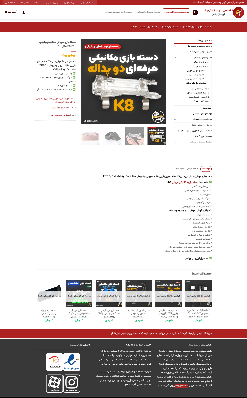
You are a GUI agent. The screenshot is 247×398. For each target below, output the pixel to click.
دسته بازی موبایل (169, 27)
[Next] (84, 81)
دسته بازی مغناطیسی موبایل (195, 79)
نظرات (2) (180, 168)
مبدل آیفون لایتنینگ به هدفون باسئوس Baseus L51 (139, 314)
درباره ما (37, 3)
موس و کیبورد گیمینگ (203, 136)
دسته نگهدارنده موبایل (200, 89)
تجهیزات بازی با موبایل (192, 27)
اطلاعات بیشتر (193, 168)
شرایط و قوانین (70, 3)
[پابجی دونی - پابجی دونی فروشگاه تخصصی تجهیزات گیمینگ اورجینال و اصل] (223, 12)
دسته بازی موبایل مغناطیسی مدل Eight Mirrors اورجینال (79, 314)
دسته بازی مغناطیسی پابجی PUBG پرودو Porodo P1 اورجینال (169, 314)
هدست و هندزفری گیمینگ (149, 12)
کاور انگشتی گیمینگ (201, 101)
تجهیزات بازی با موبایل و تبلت (177, 12)
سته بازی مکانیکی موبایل (184, 183)
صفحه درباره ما (181, 385)
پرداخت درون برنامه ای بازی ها (200, 46)
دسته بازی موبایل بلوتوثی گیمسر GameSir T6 (49, 314)
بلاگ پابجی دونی (87, 3)
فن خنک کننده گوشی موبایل (198, 93)
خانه (209, 27)
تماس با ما (24, 3)
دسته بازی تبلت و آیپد (201, 62)
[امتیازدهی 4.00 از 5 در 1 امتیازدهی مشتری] (55, 55)
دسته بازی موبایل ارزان (60, 107)
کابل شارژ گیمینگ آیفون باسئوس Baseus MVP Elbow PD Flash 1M (198, 314)
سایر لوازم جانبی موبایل (202, 119)
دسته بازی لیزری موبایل (197, 75)
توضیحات (206, 168)
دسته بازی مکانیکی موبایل (144, 27)
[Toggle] (175, 46)
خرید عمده (207, 108)
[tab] (206, 169)
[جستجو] (195, 12)
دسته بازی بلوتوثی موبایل (196, 70)
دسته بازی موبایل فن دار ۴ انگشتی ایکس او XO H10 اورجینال (109, 314)
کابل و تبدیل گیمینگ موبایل (198, 97)
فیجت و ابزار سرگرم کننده (202, 125)
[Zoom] (162, 120)
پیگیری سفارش (52, 3)
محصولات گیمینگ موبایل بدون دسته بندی (195, 131)
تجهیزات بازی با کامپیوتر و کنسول (119, 12)
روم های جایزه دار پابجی (202, 113)
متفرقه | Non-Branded (59, 115)
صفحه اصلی (10, 3)
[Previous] (160, 81)
